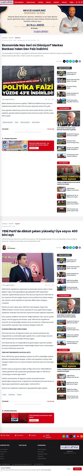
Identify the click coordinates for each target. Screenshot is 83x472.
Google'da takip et (9, 99)
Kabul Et (77, 469)
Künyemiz (20, 435)
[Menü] (82, 2)
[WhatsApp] (63, 436)
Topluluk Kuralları (42, 454)
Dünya (48, 2)
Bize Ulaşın (6, 435)
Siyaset (56, 2)
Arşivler (33, 435)
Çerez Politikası (42, 449)
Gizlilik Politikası (48, 436)
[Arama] (79, 2)
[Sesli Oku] (46, 99)
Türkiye (40, 2)
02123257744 (40, 464)
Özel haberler (19, 2)
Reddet (69, 469)
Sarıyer (64, 2)
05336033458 (6, 464)
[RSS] (81, 436)
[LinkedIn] (74, 436)
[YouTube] (78, 436)
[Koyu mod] (77, 2)
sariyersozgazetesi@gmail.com (23, 464)
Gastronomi (31, 2)
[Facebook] (67, 436)
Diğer (71, 2)
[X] (70, 436)
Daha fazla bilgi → (46, 470)
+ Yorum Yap (50, 129)
